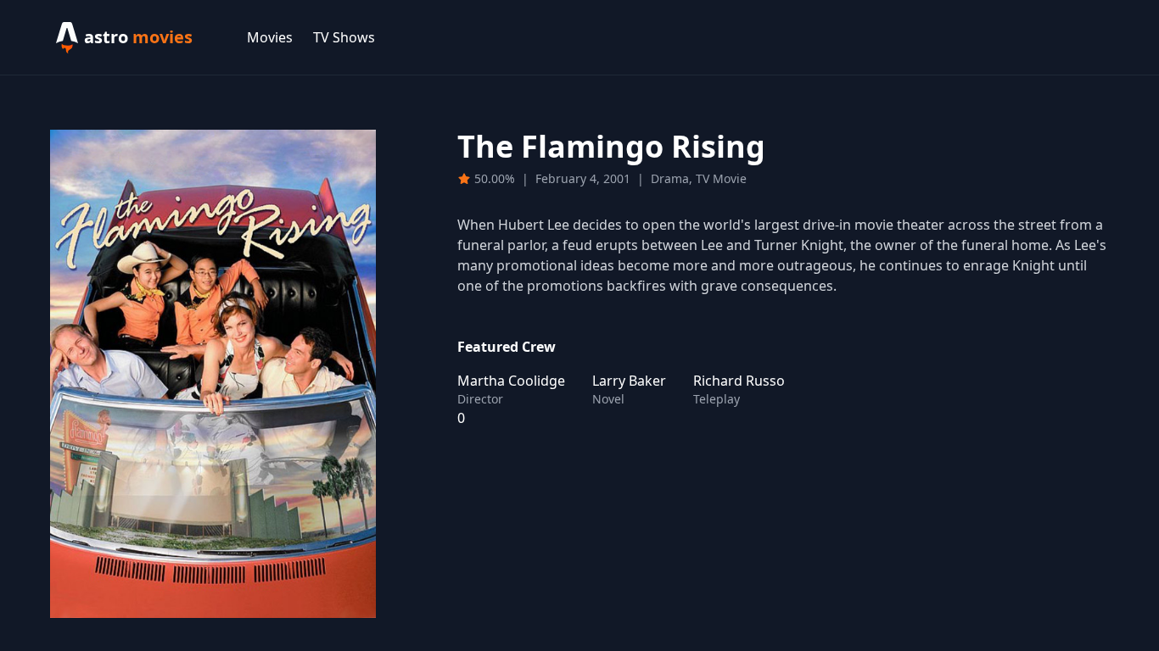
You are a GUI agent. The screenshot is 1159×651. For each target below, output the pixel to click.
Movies (270, 37)
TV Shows (344, 37)
